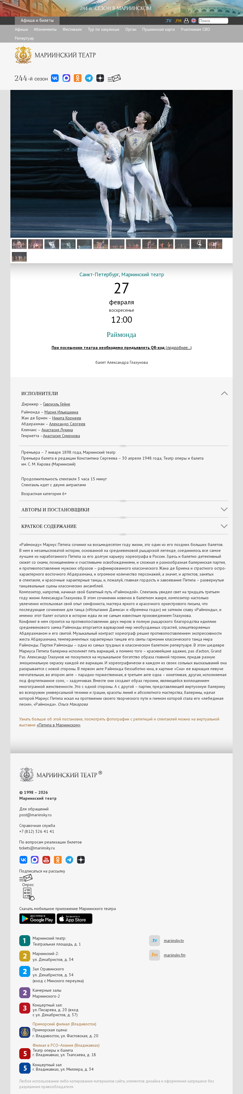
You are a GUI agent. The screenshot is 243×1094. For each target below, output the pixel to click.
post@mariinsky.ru (35, 814)
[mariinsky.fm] (156, 955)
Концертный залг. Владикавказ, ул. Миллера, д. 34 (63, 1067)
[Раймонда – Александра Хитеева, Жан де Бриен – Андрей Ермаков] (214, 243)
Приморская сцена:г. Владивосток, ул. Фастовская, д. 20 (59, 1032)
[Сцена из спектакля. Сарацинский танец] (116, 243)
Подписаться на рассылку (42, 871)
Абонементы (45, 29)
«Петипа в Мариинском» (59, 725)
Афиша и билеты (37, 20)
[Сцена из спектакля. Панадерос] (181, 243)
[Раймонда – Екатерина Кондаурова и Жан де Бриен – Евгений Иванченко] (67, 243)
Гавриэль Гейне (56, 404)
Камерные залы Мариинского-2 (47, 993)
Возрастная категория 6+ (44, 493)
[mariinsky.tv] (156, 940)
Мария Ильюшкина (61, 412)
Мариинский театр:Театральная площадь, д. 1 (57, 941)
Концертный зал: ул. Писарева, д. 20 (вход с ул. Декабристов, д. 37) (56, 1010)
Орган (130, 29)
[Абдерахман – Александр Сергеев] (132, 243)
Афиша (21, 29)
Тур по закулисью (103, 29)
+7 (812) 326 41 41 (36, 831)
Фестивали (72, 29)
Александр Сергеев (67, 423)
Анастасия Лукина (57, 429)
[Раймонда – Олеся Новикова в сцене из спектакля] (198, 243)
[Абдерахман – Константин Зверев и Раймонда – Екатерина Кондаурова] (149, 243)
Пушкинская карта (158, 29)
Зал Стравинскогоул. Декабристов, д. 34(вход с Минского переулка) (58, 974)
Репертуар (24, 38)
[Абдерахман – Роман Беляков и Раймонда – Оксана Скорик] (100, 243)
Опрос (28, 884)
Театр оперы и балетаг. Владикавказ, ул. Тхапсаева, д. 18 (64, 1052)
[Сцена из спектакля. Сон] (84, 243)
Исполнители (39, 393)
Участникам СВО (195, 29)
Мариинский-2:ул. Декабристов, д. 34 (53, 956)
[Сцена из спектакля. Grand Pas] (18, 256)
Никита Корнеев (66, 418)
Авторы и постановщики (55, 509)
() (122, 347)
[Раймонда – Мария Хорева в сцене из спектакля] (18, 243)
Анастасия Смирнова (61, 435)
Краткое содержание (49, 526)
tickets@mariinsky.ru (37, 848)
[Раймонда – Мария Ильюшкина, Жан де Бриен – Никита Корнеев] (51, 243)
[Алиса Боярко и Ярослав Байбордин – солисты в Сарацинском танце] (165, 243)
